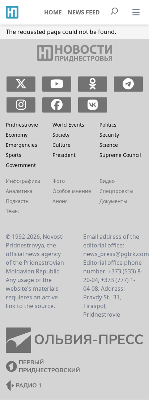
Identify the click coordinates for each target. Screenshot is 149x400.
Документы (113, 201)
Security (109, 134)
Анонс (60, 201)
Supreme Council (120, 154)
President (64, 154)
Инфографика (23, 180)
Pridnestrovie (22, 124)
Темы (12, 211)
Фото (58, 180)
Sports (13, 154)
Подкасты (18, 201)
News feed (84, 12)
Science (108, 144)
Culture (61, 144)
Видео (107, 180)
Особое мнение (71, 191)
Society (60, 134)
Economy (16, 134)
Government (21, 165)
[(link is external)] (20, 84)
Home (53, 12)
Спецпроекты (116, 191)
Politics (107, 124)
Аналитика (19, 191)
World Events (68, 124)
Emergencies (21, 144)
